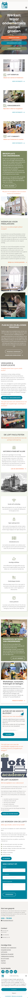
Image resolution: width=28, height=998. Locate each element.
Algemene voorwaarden (17, 996)
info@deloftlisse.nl (7, 912)
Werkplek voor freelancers (8, 940)
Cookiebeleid (8, 996)
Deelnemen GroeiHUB (7, 946)
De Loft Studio (5, 950)
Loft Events (4, 944)
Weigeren (14, 993)
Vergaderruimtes (6, 942)
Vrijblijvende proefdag (7, 948)
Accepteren (14, 989)
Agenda (3, 953)
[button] (26, 976)
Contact (3, 955)
